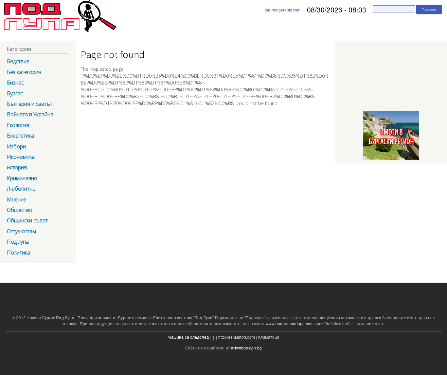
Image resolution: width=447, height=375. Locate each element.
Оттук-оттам (21, 231)
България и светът (29, 103)
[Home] (58, 17)
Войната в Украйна (30, 114)
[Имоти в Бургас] (391, 160)
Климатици (268, 337)
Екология (18, 125)
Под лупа (18, 241)
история (17, 167)
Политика (18, 252)
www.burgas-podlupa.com (289, 323)
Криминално (22, 178)
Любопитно (21, 188)
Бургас (15, 93)
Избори (16, 146)
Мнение (17, 199)
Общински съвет (27, 220)
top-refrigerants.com (282, 9)
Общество (19, 210)
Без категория (24, 72)
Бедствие (18, 61)
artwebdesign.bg (246, 347)
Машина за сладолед (188, 337)
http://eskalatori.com (236, 337)
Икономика (21, 156)
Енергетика (20, 135)
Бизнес (15, 82)
